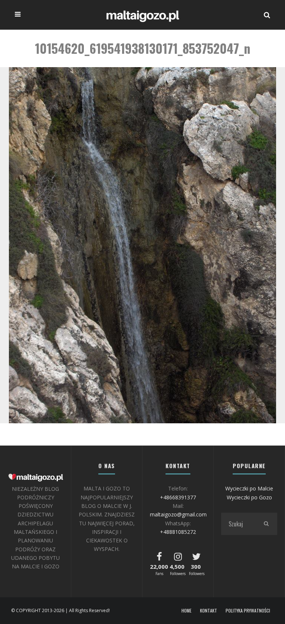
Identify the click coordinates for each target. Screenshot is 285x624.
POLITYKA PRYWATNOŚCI (248, 610)
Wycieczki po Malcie (249, 488)
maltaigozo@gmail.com (178, 514)
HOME (186, 610)
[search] (266, 524)
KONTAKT (208, 610)
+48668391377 (178, 497)
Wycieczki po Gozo (249, 497)
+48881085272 (178, 531)
